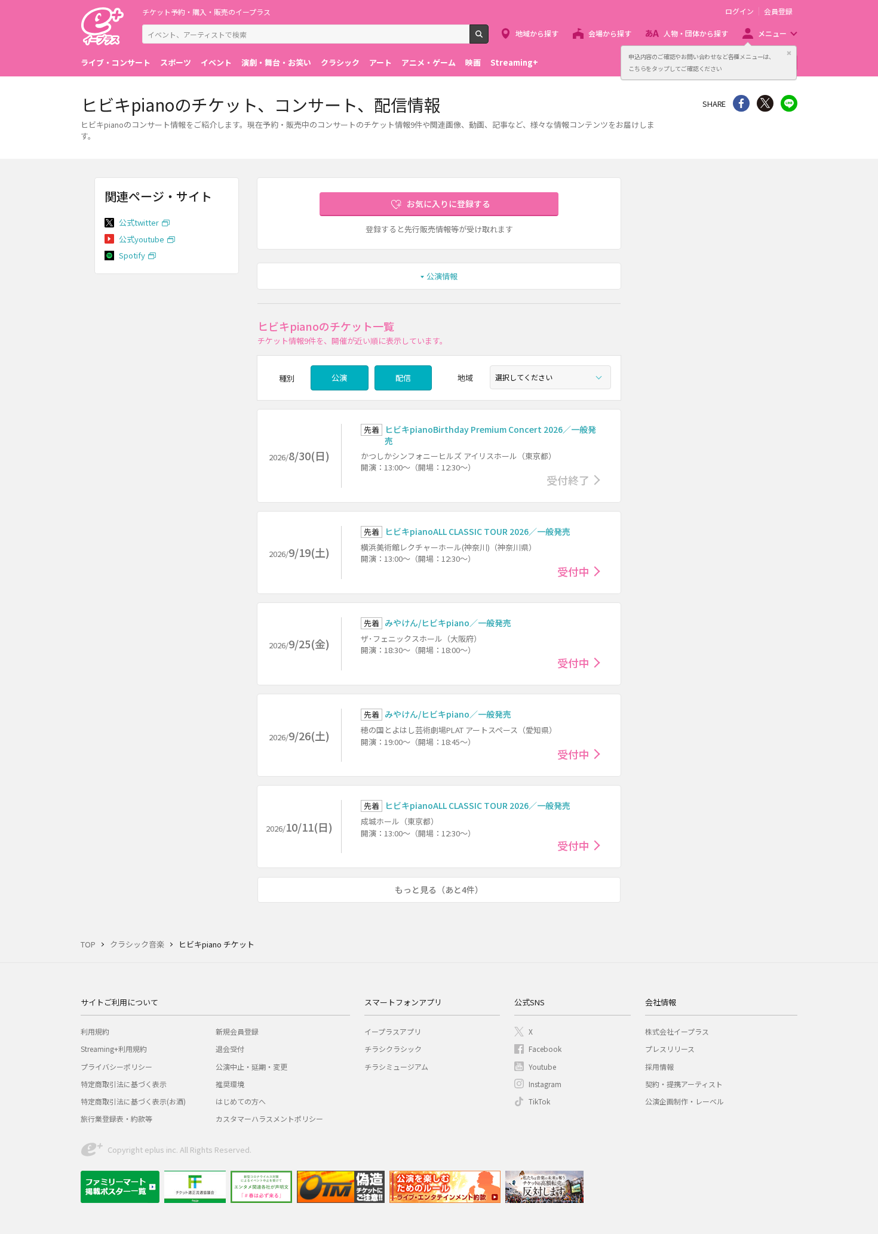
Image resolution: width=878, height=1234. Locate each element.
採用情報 (659, 1066)
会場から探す (609, 33)
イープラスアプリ (392, 1031)
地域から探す (536, 33)
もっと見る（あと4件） (439, 890)
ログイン (739, 11)
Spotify (132, 255)
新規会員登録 (237, 1031)
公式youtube (141, 239)
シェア (741, 103)
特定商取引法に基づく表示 (124, 1084)
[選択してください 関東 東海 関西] (550, 377)
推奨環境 (230, 1084)
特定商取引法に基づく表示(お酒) (133, 1101)
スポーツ (175, 62)
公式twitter (139, 222)
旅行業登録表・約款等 (116, 1118)
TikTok (539, 1101)
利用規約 (95, 1031)
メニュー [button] (772, 33)
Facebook (545, 1049)
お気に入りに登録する (448, 204)
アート (380, 62)
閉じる (789, 53)
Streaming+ (514, 62)
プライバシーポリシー (116, 1066)
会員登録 (778, 11)
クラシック (340, 62)
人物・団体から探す (696, 33)
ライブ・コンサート (116, 62)
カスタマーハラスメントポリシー (269, 1118)
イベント (216, 62)
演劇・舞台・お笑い (276, 62)
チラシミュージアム (396, 1066)
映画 (473, 62)
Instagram (545, 1084)
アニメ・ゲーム (428, 62)
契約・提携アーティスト (684, 1084)
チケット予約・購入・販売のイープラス (206, 12)
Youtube (542, 1066)
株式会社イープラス (677, 1031)
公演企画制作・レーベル (684, 1101)
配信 (403, 377)
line (789, 103)
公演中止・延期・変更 (251, 1066)
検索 (488, 39)
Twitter (765, 103)
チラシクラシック (393, 1049)
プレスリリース (670, 1049)
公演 (339, 377)
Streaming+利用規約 (114, 1049)
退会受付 (230, 1049)
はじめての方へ (241, 1101)
